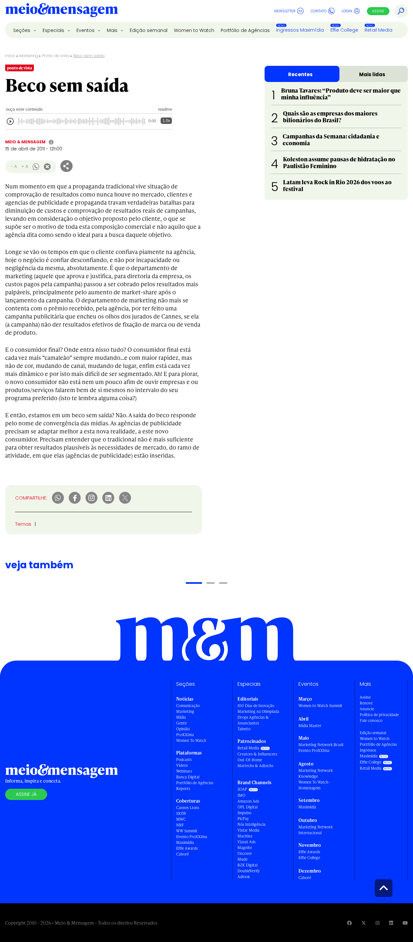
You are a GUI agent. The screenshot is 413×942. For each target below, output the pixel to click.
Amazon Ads (248, 801)
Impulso (244, 812)
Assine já (26, 794)
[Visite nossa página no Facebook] (349, 923)
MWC (181, 819)
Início (10, 55)
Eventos (86, 30)
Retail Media (378, 30)
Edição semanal (148, 30)
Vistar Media (248, 830)
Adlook (243, 876)
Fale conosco (371, 720)
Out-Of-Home (249, 760)
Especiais (54, 30)
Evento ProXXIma (191, 836)
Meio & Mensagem (25, 142)
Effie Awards (187, 848)
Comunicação (188, 705)
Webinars (184, 771)
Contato (319, 11)
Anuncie (367, 709)
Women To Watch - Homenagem (314, 785)
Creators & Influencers (257, 754)
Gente (181, 723)
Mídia (181, 717)
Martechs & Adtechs (255, 765)
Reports (183, 788)
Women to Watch (194, 30)
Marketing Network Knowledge (315, 773)
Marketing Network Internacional (315, 830)
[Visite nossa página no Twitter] (363, 923)
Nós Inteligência (251, 824)
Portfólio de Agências (245, 30)
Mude (242, 859)
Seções (22, 30)
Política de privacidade (379, 714)
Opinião (183, 729)
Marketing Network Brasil (320, 744)
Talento (243, 729)
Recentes (300, 74)
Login (347, 11)
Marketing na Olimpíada (258, 711)
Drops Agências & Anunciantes (253, 720)
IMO (241, 795)
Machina (244, 836)
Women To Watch (191, 740)
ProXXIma (185, 734)
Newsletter (285, 11)
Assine (378, 11)
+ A (24, 166)
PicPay (243, 818)
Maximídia (185, 842)
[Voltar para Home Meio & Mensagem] (61, 11)
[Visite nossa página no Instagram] (377, 923)
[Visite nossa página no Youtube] (405, 923)
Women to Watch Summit (320, 705)
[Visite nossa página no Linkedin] (391, 923)
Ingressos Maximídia (300, 30)
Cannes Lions (187, 807)
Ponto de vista (55, 55)
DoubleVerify (248, 871)
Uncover (244, 853)
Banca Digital (187, 777)
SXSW (181, 813)
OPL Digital (247, 807)
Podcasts (184, 759)
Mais (113, 30)
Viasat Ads (246, 842)
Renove (366, 703)
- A (14, 166)
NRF (180, 825)
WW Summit (186, 831)
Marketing (28, 55)
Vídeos (182, 765)
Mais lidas (372, 74)
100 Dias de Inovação (255, 705)
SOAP (242, 789)
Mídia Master (309, 725)
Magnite (244, 847)
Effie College (344, 30)
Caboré (182, 854)
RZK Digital (247, 865)
